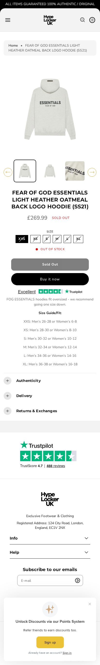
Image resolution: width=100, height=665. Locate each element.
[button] (8, 20)
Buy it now (50, 279)
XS (36, 239)
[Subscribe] (77, 580)
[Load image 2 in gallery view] (50, 171)
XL (79, 239)
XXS (22, 239)
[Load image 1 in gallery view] (25, 171)
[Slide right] (92, 172)
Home (13, 45)
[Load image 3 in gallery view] (75, 171)
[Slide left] (8, 172)
